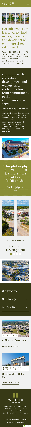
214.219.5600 (15, 411)
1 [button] (11, 254)
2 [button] (14, 254)
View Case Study (10, 346)
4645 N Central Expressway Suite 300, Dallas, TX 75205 (15, 407)
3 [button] (17, 254)
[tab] (11, 254)
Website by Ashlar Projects (15, 422)
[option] (15, 227)
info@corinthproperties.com (15, 413)
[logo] (8, 3)
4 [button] (20, 254)
